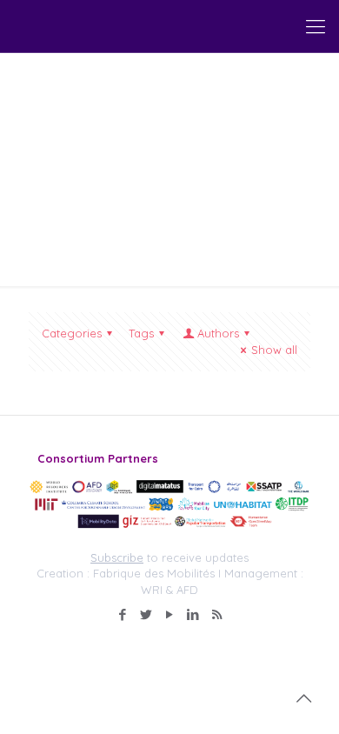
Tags (141, 333)
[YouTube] (170, 614)
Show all (274, 350)
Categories (72, 333)
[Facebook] (123, 614)
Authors (218, 333)
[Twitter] (146, 614)
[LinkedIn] (193, 614)
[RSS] (217, 614)
